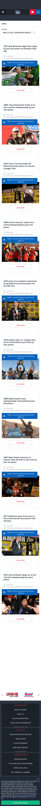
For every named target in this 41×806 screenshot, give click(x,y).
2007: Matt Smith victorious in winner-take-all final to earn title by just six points (20, 460)
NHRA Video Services (20, 747)
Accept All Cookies (20, 803)
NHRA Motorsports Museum (20, 734)
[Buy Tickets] (32, 12)
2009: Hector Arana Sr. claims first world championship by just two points (19, 224)
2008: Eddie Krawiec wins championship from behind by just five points (19, 401)
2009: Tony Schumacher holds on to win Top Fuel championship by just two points (19, 107)
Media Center (21, 739)
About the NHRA (21, 710)
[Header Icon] (3, 12)
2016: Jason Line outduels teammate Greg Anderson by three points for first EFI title (20, 283)
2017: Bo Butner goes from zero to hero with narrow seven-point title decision (19, 518)
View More (21, 90)
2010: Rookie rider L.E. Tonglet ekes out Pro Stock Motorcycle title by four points (20, 342)
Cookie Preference (20, 743)
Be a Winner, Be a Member (20, 772)
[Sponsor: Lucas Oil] (12, 695)
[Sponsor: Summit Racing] (29, 695)
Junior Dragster (20, 759)
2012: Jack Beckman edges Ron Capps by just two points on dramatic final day (20, 48)
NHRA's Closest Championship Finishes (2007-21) (20, 63)
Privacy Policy (22, 795)
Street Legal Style (20, 768)
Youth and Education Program (20, 763)
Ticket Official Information (20, 723)
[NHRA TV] (38, 12)
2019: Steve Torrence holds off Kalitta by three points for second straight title (19, 166)
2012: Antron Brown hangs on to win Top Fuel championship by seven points (20, 577)
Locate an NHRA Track (20, 718)
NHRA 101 (20, 714)
